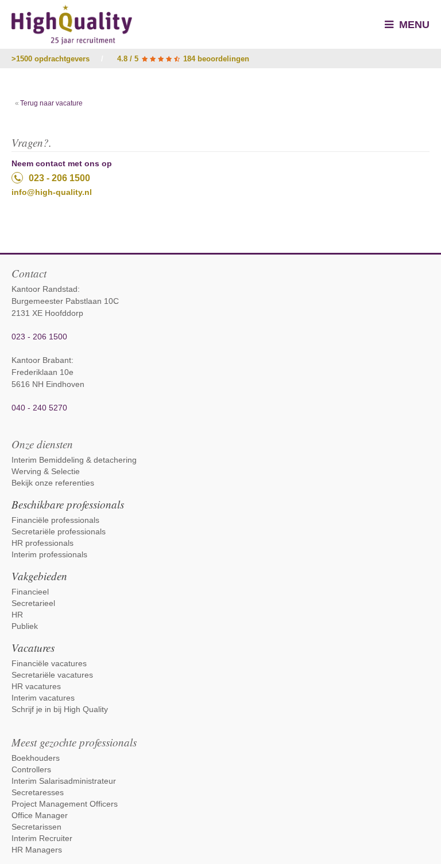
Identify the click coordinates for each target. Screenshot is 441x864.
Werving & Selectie (45, 471)
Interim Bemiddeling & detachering (74, 459)
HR (17, 614)
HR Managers (36, 849)
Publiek (24, 626)
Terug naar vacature (51, 103)
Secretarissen (36, 826)
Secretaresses (37, 792)
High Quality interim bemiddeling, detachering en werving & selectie (71, 25)
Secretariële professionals (58, 531)
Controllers (31, 769)
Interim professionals (49, 554)
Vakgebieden (39, 576)
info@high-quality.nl (51, 192)
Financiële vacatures (49, 663)
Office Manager (39, 815)
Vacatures (33, 647)
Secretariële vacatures (52, 674)
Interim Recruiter (41, 838)
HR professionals (42, 543)
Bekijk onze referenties (52, 482)
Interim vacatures (43, 697)
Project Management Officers (64, 803)
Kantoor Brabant (41, 360)
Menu (413, 24)
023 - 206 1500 (59, 178)
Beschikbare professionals (67, 504)
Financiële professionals (55, 520)
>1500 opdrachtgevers (50, 58)
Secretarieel (33, 603)
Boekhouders (35, 758)
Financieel (30, 591)
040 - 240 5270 (39, 407)
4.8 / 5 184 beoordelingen (183, 58)
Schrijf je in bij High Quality (59, 709)
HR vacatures (36, 686)
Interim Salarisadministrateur (63, 780)
